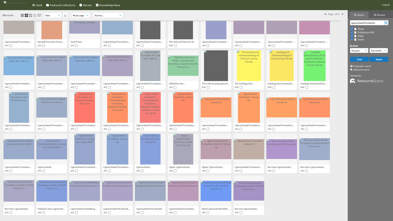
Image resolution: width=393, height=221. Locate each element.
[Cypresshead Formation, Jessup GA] (183, 107)
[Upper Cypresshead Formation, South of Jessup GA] (183, 149)
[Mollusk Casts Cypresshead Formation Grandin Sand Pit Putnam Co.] (51, 191)
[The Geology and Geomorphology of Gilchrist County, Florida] (248, 65)
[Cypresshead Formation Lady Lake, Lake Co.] (216, 24)
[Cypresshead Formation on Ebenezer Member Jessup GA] (84, 107)
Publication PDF (365, 32)
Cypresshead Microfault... (116, 208)
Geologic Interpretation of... (315, 83)
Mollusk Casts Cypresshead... (53, 208)
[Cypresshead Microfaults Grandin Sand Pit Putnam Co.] (150, 191)
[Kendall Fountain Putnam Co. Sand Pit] (51, 24)
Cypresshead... (45, 166)
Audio (360, 39)
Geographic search (362, 66)
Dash (38, 5)
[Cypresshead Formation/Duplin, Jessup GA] (150, 149)
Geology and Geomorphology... (284, 83)
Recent (87, 5)
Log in (386, 4)
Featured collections (62, 5)
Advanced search (361, 69)
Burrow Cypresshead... (247, 208)
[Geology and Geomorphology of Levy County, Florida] (281, 65)
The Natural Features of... (182, 41)
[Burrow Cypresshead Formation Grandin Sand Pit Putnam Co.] (248, 191)
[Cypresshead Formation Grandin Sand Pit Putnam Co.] (117, 24)
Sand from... (77, 41)
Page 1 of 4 (334, 14)
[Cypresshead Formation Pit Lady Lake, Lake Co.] (150, 65)
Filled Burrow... (177, 83)
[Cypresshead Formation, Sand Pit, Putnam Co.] (19, 24)
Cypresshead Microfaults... (150, 208)
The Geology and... (244, 83)
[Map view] (39, 15)
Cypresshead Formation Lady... (218, 41)
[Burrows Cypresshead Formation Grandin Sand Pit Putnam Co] (314, 149)
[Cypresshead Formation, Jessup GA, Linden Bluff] (19, 149)
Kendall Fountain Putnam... (52, 41)
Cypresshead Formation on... (85, 125)
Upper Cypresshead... (180, 166)
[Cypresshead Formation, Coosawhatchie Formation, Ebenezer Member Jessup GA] (117, 107)
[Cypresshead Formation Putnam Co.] (150, 24)
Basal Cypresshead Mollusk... (217, 208)
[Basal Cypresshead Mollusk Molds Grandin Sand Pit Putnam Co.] (216, 191)
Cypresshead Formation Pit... (151, 83)
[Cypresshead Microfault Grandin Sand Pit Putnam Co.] (117, 191)
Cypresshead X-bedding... (83, 208)
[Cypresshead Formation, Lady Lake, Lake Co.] (117, 65)
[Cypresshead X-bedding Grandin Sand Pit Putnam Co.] (84, 191)
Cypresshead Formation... (18, 41)
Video (360, 35)
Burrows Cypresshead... (280, 166)
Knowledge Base (109, 5)
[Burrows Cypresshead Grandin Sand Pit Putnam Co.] (281, 149)
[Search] (386, 22)
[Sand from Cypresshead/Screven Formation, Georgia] (84, 24)
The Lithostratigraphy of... (216, 83)
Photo (360, 28)
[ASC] (65, 15)
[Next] (342, 14)
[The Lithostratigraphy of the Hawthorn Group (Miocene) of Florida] (216, 65)
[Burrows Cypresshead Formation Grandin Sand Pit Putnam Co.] (19, 191)
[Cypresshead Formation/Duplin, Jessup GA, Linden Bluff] (51, 149)
